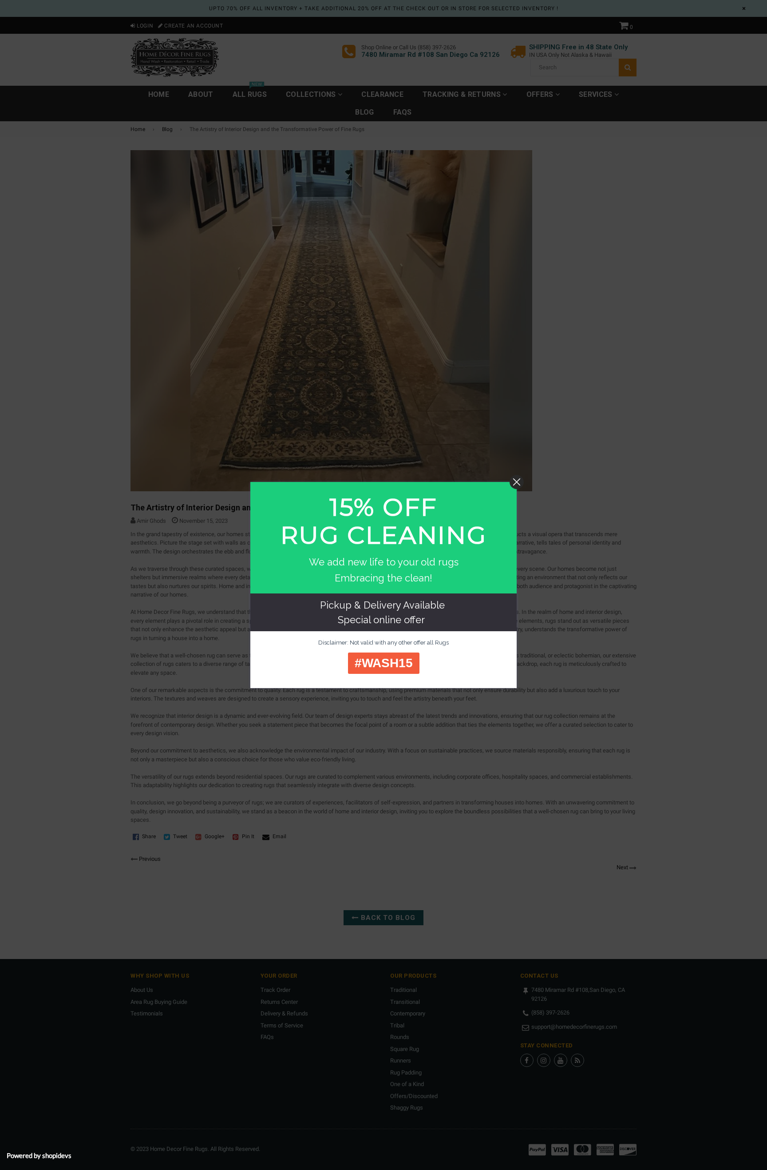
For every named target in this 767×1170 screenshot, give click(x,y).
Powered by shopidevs (39, 1155)
